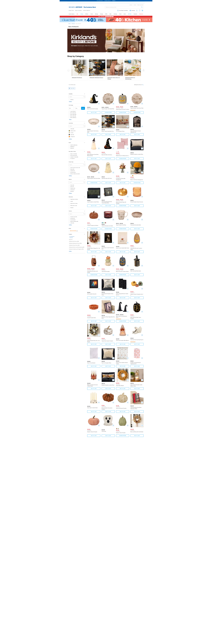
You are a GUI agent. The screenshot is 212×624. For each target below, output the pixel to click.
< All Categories (71, 236)
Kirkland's (113, 0)
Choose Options (108, 112)
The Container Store (100, 0)
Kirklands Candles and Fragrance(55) (76, 249)
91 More (70, 101)
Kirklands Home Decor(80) (74, 245)
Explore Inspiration (78, 10)
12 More (70, 224)
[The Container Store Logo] (80, 7)
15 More (70, 193)
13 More (70, 138)
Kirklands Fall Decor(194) (74, 241)
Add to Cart (94, 112)
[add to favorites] (99, 104)
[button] (76, 94)
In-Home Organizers (86, 10)
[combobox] (122, 7)
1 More (70, 119)
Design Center (71, 10)
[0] (142, 10)
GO (83, 108)
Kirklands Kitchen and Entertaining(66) (76, 247)
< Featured (71, 237)
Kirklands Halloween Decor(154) (75, 243)
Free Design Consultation (123, 10)
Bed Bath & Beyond (107, 0)
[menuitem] (72, 10)
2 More (70, 251)
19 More (70, 175)
